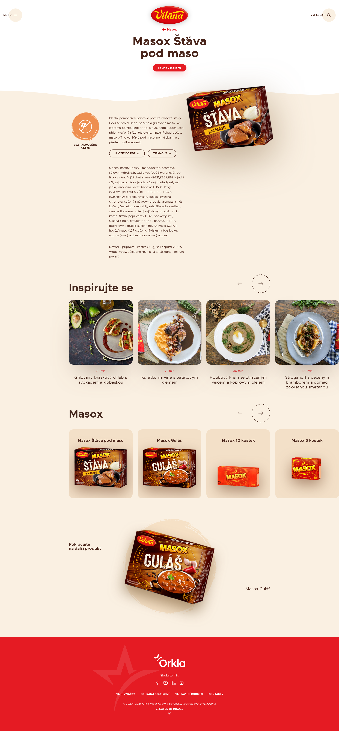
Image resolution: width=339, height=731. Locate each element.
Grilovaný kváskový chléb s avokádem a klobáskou (100, 380)
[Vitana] (169, 15)
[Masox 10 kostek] (238, 477)
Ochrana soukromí (155, 694)
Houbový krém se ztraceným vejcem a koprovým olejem (238, 380)
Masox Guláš (258, 589)
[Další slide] (261, 283)
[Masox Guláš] (169, 467)
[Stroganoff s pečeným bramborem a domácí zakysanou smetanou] (307, 332)
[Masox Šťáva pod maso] (100, 467)
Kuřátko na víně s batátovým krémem (169, 380)
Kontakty (216, 694)
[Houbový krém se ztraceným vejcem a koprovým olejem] (238, 332)
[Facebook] (157, 683)
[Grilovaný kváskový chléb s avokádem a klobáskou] (101, 332)
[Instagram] (181, 683)
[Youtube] (165, 683)
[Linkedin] (173, 683)
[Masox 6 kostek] (307, 470)
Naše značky (125, 694)
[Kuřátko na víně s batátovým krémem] (169, 332)
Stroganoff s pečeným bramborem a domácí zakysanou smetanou (307, 382)
